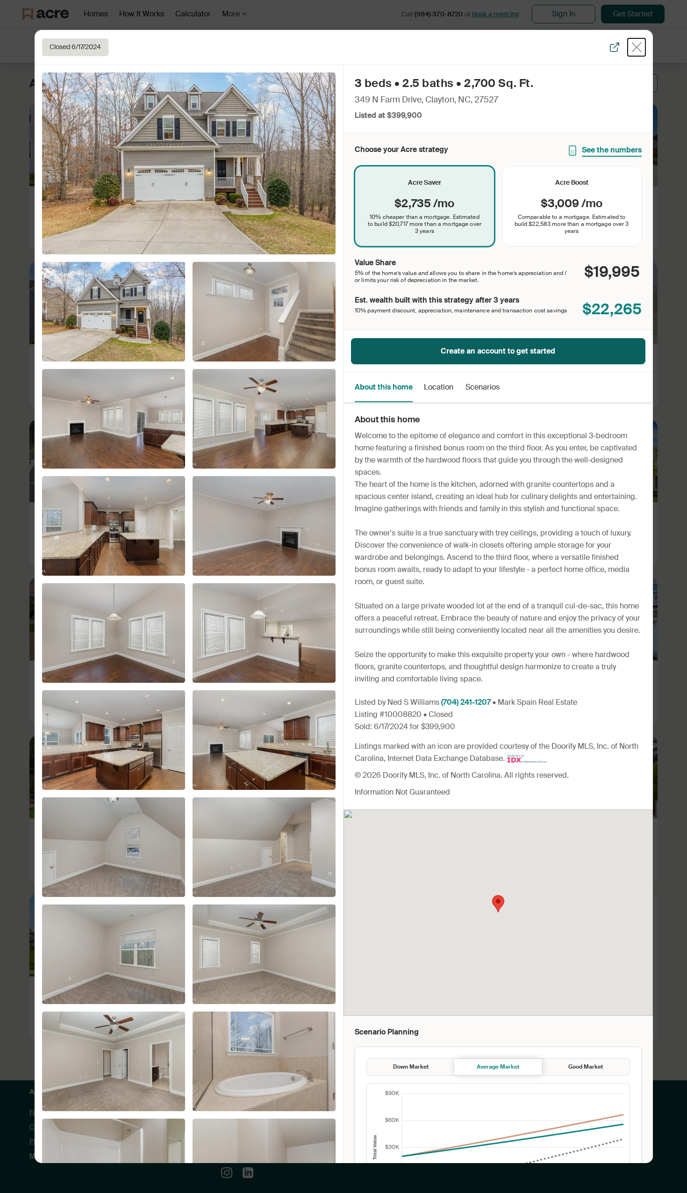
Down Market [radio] (411, 1066)
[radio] (424, 206)
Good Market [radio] (585, 1066)
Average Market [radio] (498, 1066)
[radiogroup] (498, 206)
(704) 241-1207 (466, 702)
